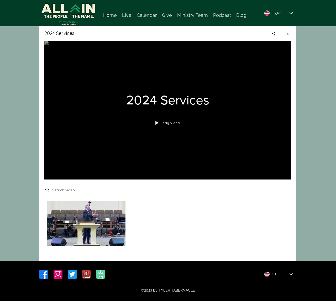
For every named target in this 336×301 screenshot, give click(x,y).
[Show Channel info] (286, 33)
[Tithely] (100, 274)
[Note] (105, 14)
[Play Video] (86, 224)
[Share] (273, 33)
